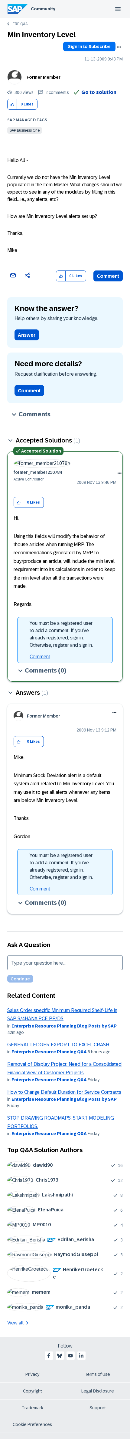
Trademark (32, 1407)
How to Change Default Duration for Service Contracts (64, 1092)
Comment (108, 276)
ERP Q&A (20, 24)
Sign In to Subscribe (89, 46)
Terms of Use (97, 1374)
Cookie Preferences (32, 1424)
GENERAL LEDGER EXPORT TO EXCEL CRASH (58, 1044)
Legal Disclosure (97, 1391)
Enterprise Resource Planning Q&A (49, 1051)
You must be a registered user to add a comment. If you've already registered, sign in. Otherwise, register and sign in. (61, 634)
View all (15, 1322)
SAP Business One (25, 130)
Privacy (32, 1374)
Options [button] (118, 47)
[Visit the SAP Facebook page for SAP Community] (48, 1355)
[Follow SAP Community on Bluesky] (59, 1355)
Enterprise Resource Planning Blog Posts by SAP (64, 1026)
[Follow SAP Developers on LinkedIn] (81, 1355)
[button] (12, 104)
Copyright (32, 1391)
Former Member (43, 77)
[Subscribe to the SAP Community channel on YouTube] (70, 1355)
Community (43, 8)
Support (97, 1407)
